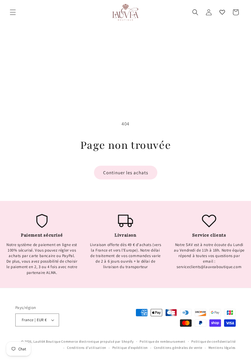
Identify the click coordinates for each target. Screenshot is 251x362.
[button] (13, 12)
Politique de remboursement (162, 341)
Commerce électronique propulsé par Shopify (97, 341)
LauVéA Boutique (47, 341)
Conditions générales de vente (178, 347)
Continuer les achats (125, 172)
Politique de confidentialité (213, 341)
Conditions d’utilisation (86, 347)
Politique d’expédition (130, 347)
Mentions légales (222, 347)
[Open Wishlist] (222, 12)
